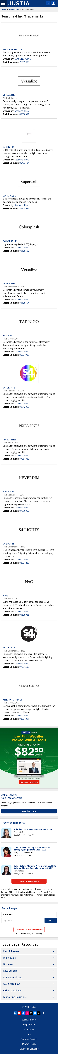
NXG (5, 595)
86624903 (24, 354)
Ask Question (29, 811)
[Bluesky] (35, 1013)
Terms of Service (29, 1039)
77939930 (24, 62)
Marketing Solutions (15, 997)
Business (8, 964)
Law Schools (10, 970)
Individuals (9, 957)
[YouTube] (19, 1013)
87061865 (24, 458)
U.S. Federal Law (12, 977)
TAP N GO (8, 335)
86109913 (24, 208)
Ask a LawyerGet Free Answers (11, 796)
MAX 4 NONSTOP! (13, 49)
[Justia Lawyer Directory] (42, 1013)
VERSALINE (9, 94)
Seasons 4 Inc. (22, 110)
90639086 (24, 614)
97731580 (24, 666)
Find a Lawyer (9, 908)
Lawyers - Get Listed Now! (29, 929)
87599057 (24, 510)
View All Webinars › (29, 881)
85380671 (24, 114)
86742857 (24, 406)
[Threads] (31, 1013)
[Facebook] (23, 1013)
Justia (3, 9)
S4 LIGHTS (8, 146)
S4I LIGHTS (9, 387)
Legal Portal (29, 1024)
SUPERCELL (9, 195)
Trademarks (14, 9)
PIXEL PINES (10, 439)
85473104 (24, 162)
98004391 (24, 718)
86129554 (24, 302)
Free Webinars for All (13, 822)
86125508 (24, 250)
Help (29, 1034)
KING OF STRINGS (13, 699)
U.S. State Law (11, 983)
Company (29, 1029)
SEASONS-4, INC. (23, 58)
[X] (38, 1013)
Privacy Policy (29, 1044)
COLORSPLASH (11, 241)
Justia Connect (29, 1020)
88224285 (24, 562)
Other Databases (13, 990)
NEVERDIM (9, 491)
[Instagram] (27, 1013)
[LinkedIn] (15, 1013)
